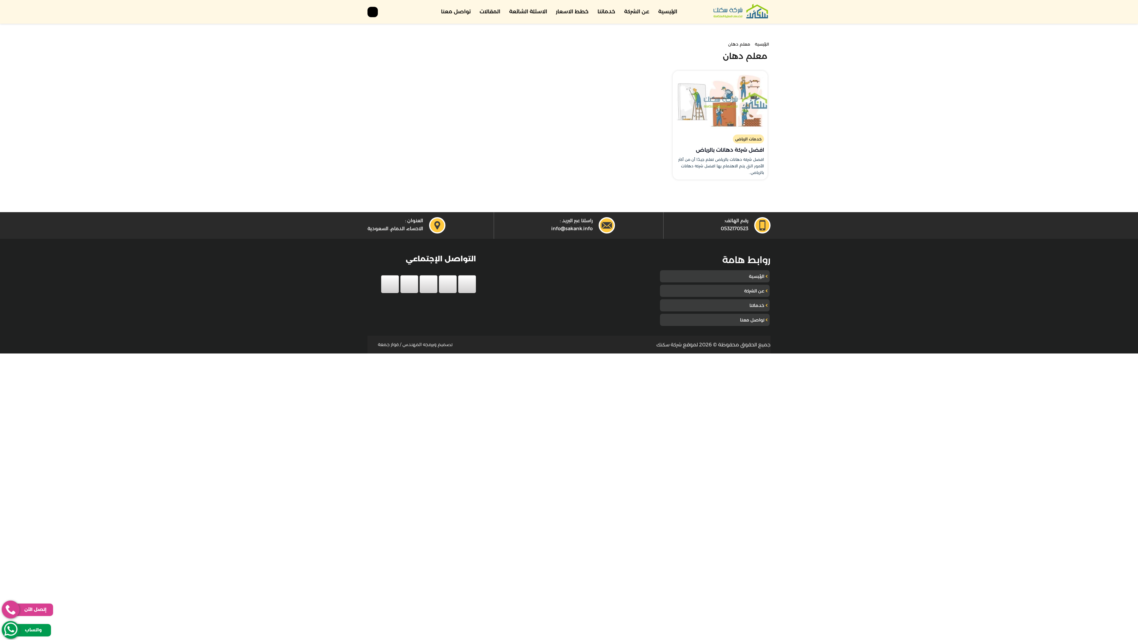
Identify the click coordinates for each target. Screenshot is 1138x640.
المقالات (490, 11)
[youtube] (428, 284)
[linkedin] (409, 284)
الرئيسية (667, 11)
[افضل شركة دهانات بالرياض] (720, 100)
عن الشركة (636, 11)
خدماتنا (606, 11)
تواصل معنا (456, 11)
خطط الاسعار (572, 11)
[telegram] (390, 284)
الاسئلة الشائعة (528, 11)
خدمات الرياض (748, 139)
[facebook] (467, 284)
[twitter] (448, 284)
